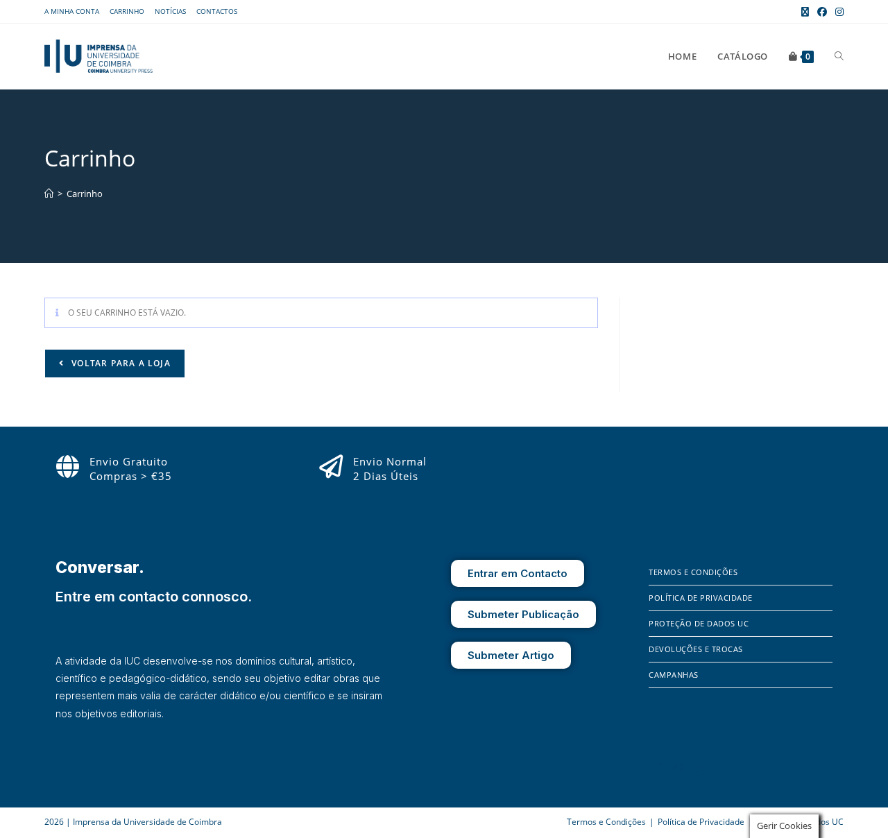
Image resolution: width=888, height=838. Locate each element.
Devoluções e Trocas (696, 649)
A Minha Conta (71, 11)
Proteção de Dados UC (699, 623)
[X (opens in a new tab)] (805, 12)
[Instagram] (679, 769)
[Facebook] (659, 769)
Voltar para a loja (120, 363)
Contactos (216, 11)
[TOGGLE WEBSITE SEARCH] (839, 56)
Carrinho (127, 11)
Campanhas (674, 674)
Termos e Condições (693, 572)
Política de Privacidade (701, 597)
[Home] (48, 193)
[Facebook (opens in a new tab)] (822, 12)
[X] (698, 769)
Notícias (170, 11)
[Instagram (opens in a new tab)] (837, 12)
